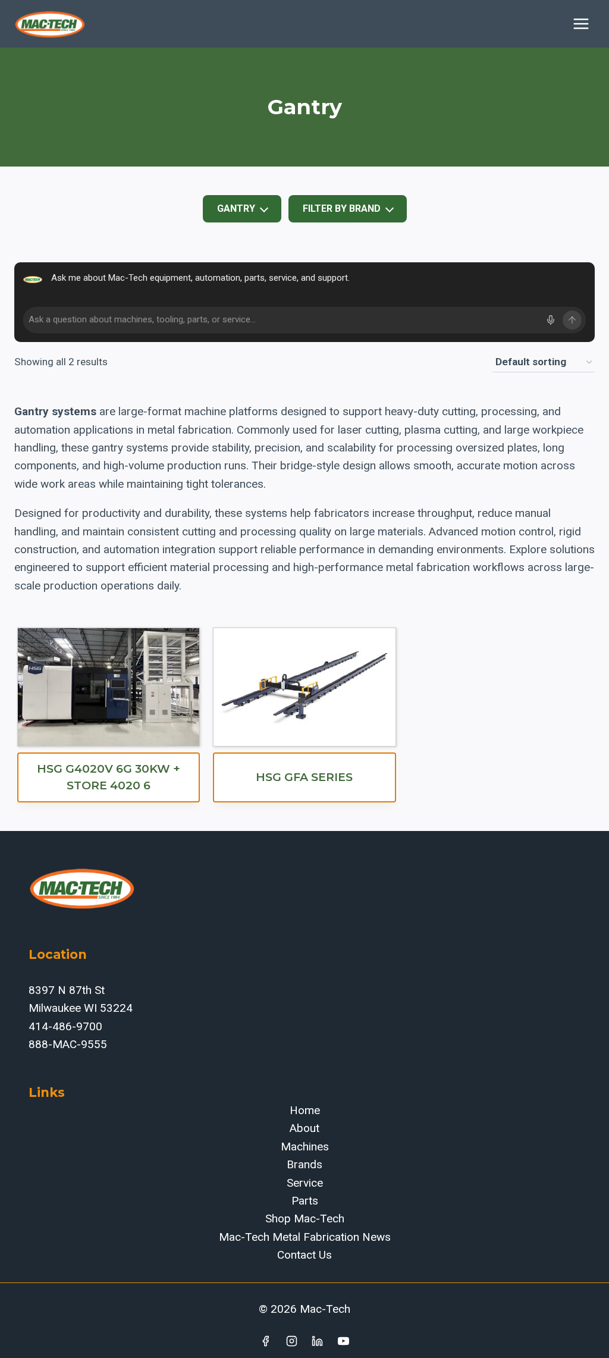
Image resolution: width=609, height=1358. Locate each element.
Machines (305, 1146)
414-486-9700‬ (65, 1026)
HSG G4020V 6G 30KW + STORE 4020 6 (108, 777)
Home (305, 1110)
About (304, 1128)
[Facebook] (265, 1340)
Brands (304, 1164)
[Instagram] (291, 1340)
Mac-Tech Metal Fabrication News (305, 1237)
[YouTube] (343, 1340)
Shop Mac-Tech (304, 1218)
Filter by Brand (342, 208)
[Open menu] (581, 23)
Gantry (236, 208)
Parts (304, 1201)
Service (305, 1183)
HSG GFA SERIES (304, 777)
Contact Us (304, 1255)
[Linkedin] (317, 1340)
